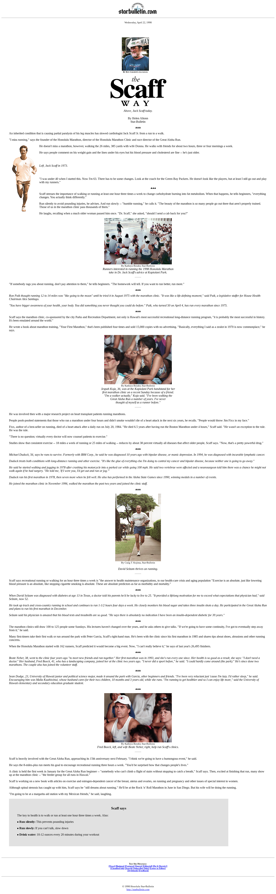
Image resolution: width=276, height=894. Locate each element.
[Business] (119, 866)
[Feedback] (144, 870)
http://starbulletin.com (138, 889)
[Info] (146, 868)
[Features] (129, 866)
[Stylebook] (132, 870)
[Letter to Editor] (158, 868)
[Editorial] (147, 866)
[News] (112, 866)
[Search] (129, 868)
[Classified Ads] (117, 868)
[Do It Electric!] (160, 866)
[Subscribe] (138, 868)
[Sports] (138, 866)
